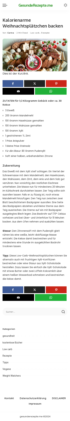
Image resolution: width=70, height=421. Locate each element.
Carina (10, 33)
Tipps (5, 362)
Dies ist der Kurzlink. (16, 74)
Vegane (7, 369)
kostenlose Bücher (12, 342)
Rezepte (45, 33)
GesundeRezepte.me (36, 5)
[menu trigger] (6, 5)
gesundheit (9, 336)
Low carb (35, 33)
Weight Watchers (12, 375)
